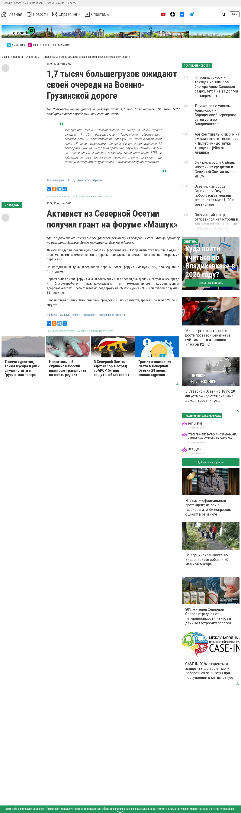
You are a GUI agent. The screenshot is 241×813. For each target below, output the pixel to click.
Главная (15, 14)
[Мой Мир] (65, 189)
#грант (76, 315)
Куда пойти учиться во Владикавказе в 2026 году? (210, 261)
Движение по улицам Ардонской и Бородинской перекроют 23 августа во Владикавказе (216, 115)
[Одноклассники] (54, 189)
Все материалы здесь (211, 282)
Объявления (21, 3)
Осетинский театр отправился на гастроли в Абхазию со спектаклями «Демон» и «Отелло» (216, 221)
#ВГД (71, 180)
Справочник (69, 14)
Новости (40, 14)
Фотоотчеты (36, 3)
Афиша (8, 3)
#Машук (64, 315)
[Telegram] (59, 189)
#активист (89, 315)
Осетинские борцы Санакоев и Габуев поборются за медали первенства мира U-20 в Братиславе (214, 195)
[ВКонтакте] (49, 189)
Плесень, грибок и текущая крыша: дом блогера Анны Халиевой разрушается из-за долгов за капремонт (216, 86)
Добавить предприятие (211, 462)
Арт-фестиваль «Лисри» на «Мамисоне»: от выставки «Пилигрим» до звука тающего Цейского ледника (217, 143)
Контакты (71, 3)
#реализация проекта (112, 315)
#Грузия (97, 180)
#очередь (84, 180)
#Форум (52, 315)
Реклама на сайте (54, 3)
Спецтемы (100, 14)
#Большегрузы (56, 180)
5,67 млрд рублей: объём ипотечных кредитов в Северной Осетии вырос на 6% (215, 169)
